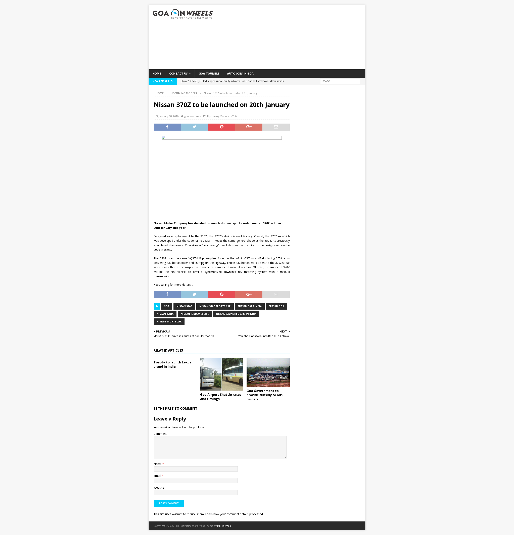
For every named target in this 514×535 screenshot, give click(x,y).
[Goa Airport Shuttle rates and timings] (221, 374)
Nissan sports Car (169, 321)
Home (157, 73)
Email (157, 476)
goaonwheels (192, 116)
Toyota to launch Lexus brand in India (172, 364)
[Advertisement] (292, 37)
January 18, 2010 (168, 116)
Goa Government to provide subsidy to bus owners (264, 395)
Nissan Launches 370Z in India (236, 314)
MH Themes (224, 526)
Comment (160, 434)
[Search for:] (340, 81)
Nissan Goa (276, 306)
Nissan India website (195, 314)
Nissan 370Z (184, 306)
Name (158, 464)
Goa (166, 306)
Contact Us (178, 73)
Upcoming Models (218, 116)
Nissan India (165, 314)
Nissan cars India (250, 306)
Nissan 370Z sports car (215, 306)
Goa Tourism (209, 73)
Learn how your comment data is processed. (234, 514)
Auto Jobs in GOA (240, 73)
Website (159, 487)
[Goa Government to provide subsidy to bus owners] (268, 372)
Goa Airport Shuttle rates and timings (220, 396)
